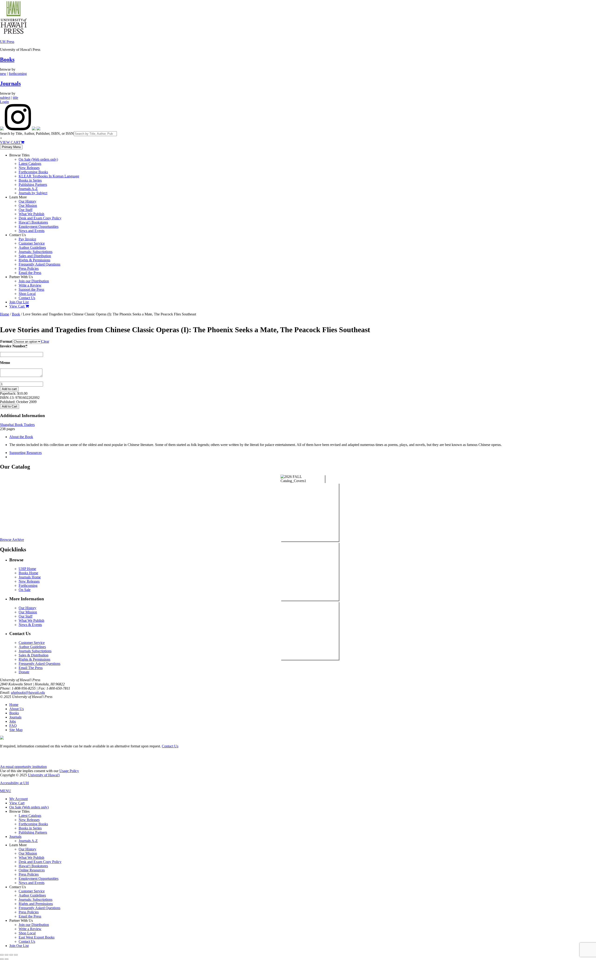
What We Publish (31, 214)
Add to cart (9, 389)
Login (4, 102)
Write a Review (30, 285)
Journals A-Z (28, 189)
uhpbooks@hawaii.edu (28, 692)
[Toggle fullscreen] (6, 955)
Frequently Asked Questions (39, 264)
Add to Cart (9, 406)
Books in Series (30, 180)
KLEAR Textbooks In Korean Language (49, 176)
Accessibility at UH (14, 783)
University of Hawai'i (44, 775)
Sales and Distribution (35, 256)
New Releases (29, 168)
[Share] (11, 955)
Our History (27, 201)
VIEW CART (10, 142)
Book (16, 314)
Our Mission (28, 205)
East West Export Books (36, 937)
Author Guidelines (32, 247)
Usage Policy (69, 771)
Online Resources (32, 870)
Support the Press (31, 289)
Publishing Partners (33, 184)
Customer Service (32, 243)
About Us (16, 709)
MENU (5, 791)
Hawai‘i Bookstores (33, 222)
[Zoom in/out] (2, 955)
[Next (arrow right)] (6, 959)
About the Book (21, 437)
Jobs (12, 721)
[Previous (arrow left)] (2, 959)
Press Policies (29, 268)
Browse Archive (12, 540)
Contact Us (27, 298)
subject (5, 98)
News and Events (31, 231)
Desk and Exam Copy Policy (40, 218)
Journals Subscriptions (35, 651)
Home (4, 314)
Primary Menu (11, 147)
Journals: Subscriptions (35, 252)
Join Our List (19, 302)
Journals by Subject (33, 193)
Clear (45, 341)
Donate (24, 672)
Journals (10, 83)
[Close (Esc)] (16, 955)
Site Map (16, 730)
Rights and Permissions (36, 904)
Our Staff (25, 210)
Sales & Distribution (33, 655)
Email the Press (30, 273)
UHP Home (27, 569)
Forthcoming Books (33, 172)
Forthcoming (28, 585)
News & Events (30, 625)
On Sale (24, 590)
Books (7, 59)
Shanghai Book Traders (17, 425)
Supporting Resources (25, 453)
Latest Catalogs (30, 164)
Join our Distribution (34, 281)
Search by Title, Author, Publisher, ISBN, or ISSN (37, 133)
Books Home (28, 573)
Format (6, 341)
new (3, 74)
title (15, 98)
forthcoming (18, 74)
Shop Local (27, 294)
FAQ (13, 726)
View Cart (17, 306)
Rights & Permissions (34, 260)
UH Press (7, 42)
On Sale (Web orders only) (38, 159)
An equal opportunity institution (23, 767)
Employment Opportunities (38, 226)
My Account (18, 799)
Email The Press (31, 668)
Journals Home (30, 577)
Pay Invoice (27, 239)
